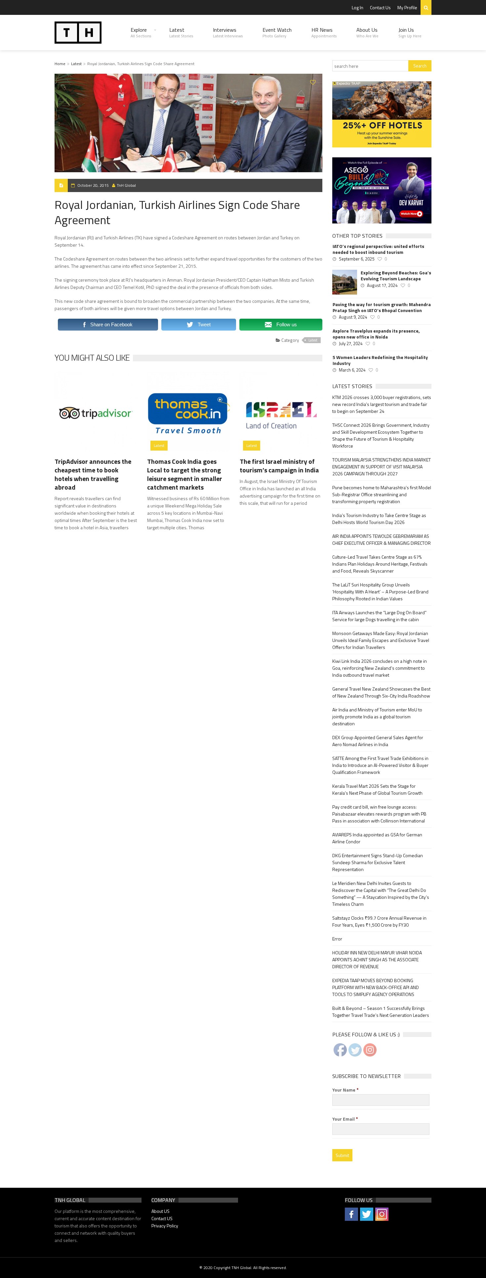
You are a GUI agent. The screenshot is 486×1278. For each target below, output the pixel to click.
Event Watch (277, 32)
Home (60, 63)
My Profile (407, 7)
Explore (141, 32)
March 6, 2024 (352, 370)
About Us (367, 32)
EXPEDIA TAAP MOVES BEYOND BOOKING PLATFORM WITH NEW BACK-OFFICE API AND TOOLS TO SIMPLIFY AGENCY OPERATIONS (375, 987)
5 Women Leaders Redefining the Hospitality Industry (380, 360)
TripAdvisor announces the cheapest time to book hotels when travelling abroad (93, 474)
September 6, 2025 (356, 259)
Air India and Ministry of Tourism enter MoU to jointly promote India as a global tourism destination (377, 716)
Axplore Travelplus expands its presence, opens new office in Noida (376, 334)
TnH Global (126, 185)
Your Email (345, 1119)
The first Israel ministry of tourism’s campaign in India (279, 465)
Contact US (162, 1218)
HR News (324, 32)
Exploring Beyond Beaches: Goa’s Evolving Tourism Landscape (396, 276)
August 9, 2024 (353, 317)
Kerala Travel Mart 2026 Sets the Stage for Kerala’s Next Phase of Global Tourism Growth (377, 789)
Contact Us (380, 7)
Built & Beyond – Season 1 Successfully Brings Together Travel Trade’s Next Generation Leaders (380, 1011)
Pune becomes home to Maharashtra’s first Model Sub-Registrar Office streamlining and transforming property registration (381, 494)
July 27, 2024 (350, 343)
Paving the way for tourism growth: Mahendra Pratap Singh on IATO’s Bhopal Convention (382, 307)
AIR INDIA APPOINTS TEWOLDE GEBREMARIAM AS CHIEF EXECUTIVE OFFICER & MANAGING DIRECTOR (381, 539)
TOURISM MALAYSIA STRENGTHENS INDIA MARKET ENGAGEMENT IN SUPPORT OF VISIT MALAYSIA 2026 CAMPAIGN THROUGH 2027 (381, 466)
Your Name (345, 1090)
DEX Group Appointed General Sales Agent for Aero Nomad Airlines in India (377, 741)
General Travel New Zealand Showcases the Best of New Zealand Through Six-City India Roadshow (381, 692)
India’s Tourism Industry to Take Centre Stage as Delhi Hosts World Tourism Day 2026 (379, 519)
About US (160, 1211)
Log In (357, 7)
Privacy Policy (164, 1225)
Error (337, 938)
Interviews (228, 32)
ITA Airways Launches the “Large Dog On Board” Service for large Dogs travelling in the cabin (379, 616)
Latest (181, 32)
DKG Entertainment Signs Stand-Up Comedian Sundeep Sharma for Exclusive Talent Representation (377, 862)
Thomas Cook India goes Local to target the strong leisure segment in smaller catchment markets (184, 474)
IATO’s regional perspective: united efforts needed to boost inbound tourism (378, 249)
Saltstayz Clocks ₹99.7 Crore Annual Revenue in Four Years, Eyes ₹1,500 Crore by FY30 (379, 921)
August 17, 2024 (382, 285)
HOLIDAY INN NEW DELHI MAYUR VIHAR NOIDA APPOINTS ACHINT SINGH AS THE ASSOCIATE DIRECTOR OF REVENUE (377, 959)
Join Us (410, 32)
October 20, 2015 (93, 185)
